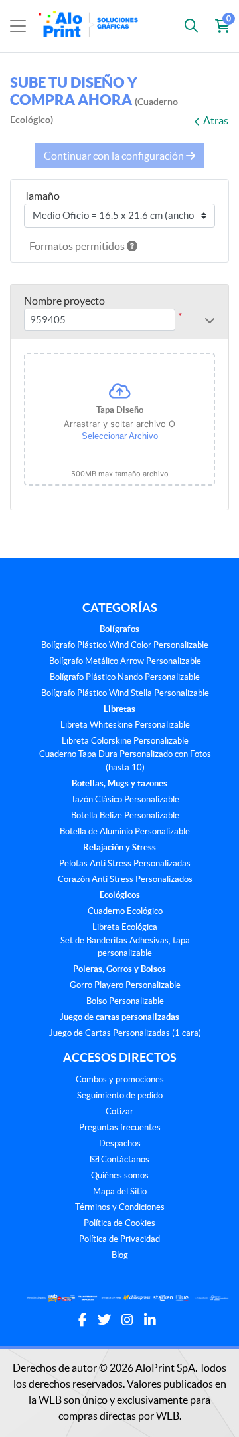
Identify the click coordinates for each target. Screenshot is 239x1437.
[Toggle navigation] (18, 26)
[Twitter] (104, 1320)
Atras (215, 120)
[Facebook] (82, 1320)
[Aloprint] (91, 26)
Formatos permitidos (78, 246)
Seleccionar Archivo (120, 436)
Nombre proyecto (64, 301)
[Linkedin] (150, 1320)
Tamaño (42, 196)
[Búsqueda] (191, 26)
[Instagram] (127, 1320)
